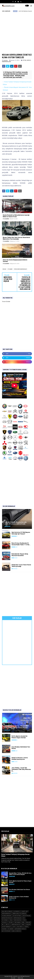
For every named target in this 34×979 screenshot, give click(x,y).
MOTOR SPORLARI (26, 915)
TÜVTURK (10, 922)
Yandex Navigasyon (15, 924)
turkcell (26, 926)
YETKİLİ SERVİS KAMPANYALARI (20, 269)
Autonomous (17, 911)
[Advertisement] (17, 31)
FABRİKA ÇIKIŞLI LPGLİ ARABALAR (19, 913)
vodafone (4, 928)
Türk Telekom (17, 922)
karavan (28, 924)
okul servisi (20, 926)
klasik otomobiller (6, 926)
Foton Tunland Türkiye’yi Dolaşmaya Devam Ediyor (15, 855)
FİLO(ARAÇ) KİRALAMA (6, 915)
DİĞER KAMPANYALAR (6, 913)
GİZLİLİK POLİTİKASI (17, 915)
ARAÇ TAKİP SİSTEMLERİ (7, 911)
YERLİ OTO (8, 924)
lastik (13, 926)
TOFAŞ (10, 920)
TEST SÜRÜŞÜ (5, 920)
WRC (3, 924)
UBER (23, 922)
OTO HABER (10, 269)
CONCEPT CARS (24, 911)
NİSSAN (4, 269)
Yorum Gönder (6, 301)
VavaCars (28, 922)
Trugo (24, 920)
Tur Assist (4, 922)
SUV (24, 917)
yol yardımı (10, 928)
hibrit (23, 924)
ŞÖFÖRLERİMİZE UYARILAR (20, 928)
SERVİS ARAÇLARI (17, 917)
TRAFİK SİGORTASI (17, 920)
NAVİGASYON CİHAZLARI (7, 917)
